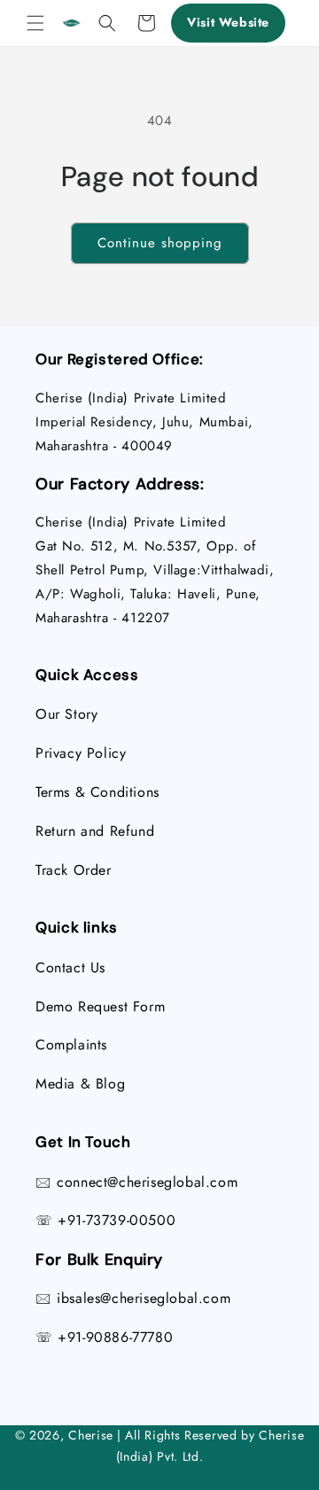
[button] (35, 23)
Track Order (73, 870)
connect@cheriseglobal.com (147, 1182)
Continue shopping (159, 243)
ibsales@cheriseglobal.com (143, 1298)
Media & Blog (80, 1083)
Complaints (71, 1044)
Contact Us (70, 967)
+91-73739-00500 (116, 1220)
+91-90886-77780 (115, 1337)
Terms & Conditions (97, 792)
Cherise (90, 1435)
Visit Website (228, 22)
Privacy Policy (80, 753)
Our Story (66, 714)
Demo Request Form (100, 1006)
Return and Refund (94, 831)
